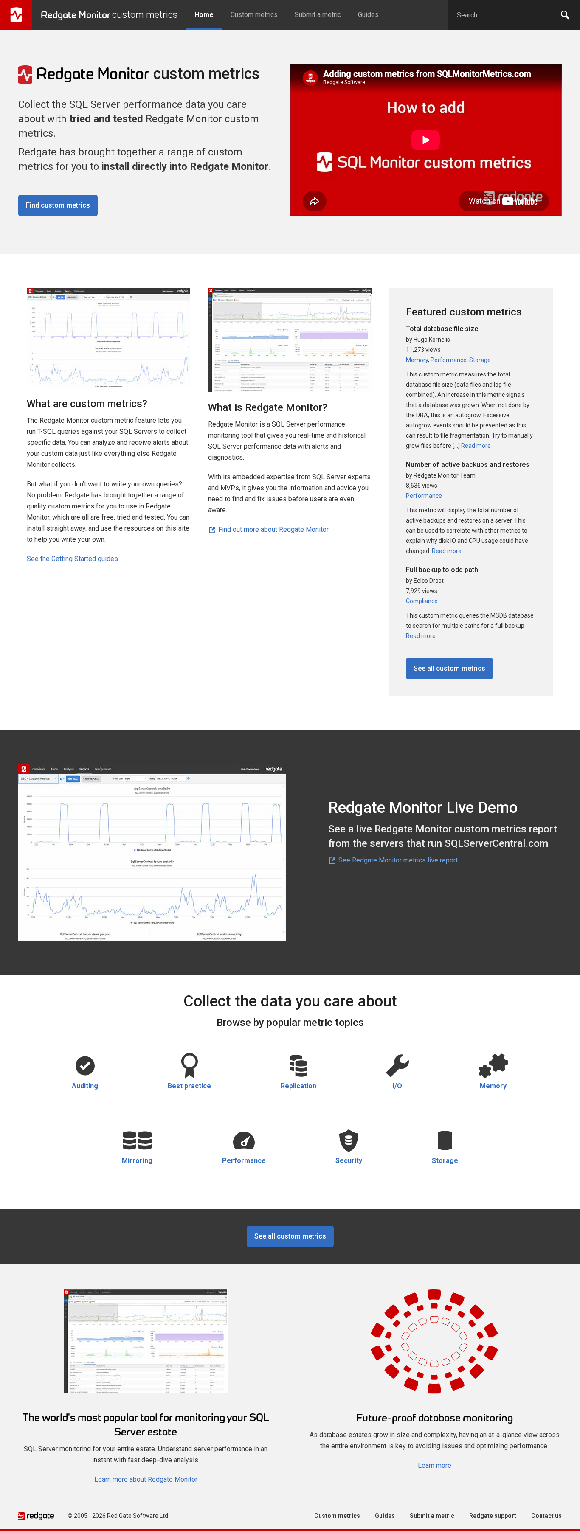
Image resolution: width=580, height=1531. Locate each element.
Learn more (434, 1465)
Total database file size (442, 329)
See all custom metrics (449, 668)
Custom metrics (254, 15)
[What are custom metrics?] (109, 341)
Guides (368, 15)
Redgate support (492, 1515)
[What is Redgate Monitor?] (290, 344)
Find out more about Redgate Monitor (273, 529)
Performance (449, 360)
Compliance (422, 601)
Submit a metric (318, 15)
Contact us (546, 1515)
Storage (480, 360)
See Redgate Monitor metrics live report (397, 860)
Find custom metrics (58, 205)
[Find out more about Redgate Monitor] (146, 1345)
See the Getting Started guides (72, 559)
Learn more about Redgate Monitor (145, 1479)
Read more (475, 445)
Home (204, 15)
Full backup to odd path (442, 570)
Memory (417, 360)
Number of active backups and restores (467, 465)
